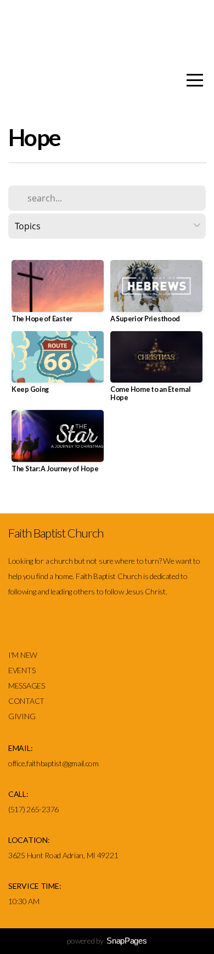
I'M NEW (23, 655)
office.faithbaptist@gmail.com (53, 763)
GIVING (21, 716)
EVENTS (21, 670)
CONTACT (26, 701)
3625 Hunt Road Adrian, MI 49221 (63, 855)
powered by (107, 940)
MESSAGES (27, 685)
